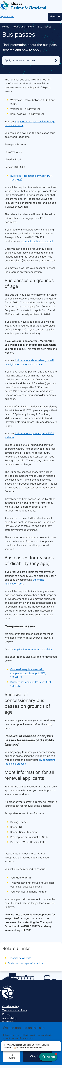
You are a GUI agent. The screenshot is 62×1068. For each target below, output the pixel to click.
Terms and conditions (14, 1010)
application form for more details (33, 649)
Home (5, 26)
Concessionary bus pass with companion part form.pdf (28, 673)
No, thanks (11, 1056)
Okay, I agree (37, 1056)
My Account (7, 16)
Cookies (25, 1047)
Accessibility (9, 1018)
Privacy (6, 1014)
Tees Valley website (19, 958)
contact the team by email (37, 241)
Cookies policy (10, 1006)
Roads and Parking (24, 26)
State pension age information (25, 963)
